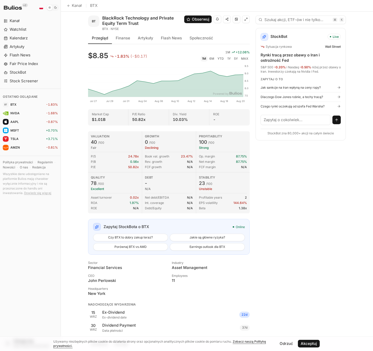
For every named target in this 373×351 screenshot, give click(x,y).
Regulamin (45, 162)
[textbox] (296, 120)
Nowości (9, 167)
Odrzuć (286, 343)
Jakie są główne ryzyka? (207, 237)
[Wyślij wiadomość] (336, 120)
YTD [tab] (220, 58)
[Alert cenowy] (217, 19)
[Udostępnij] (227, 19)
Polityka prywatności (18, 162)
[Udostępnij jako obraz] (236, 19)
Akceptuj (309, 343)
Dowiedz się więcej (37, 193)
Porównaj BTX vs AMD (130, 247)
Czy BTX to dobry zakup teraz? (130, 237)
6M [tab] (211, 58)
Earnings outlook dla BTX (207, 247)
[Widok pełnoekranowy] (246, 19)
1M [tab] (204, 58)
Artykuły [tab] (145, 38)
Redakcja (39, 167)
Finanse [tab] (123, 38)
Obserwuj (200, 19)
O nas (24, 167)
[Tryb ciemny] (52, 7)
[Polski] (41, 7)
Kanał (77, 5)
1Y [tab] (229, 58)
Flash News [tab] (171, 38)
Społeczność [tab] (201, 38)
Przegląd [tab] (100, 38)
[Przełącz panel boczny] (61, 175)
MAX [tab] (244, 58)
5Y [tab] (236, 58)
